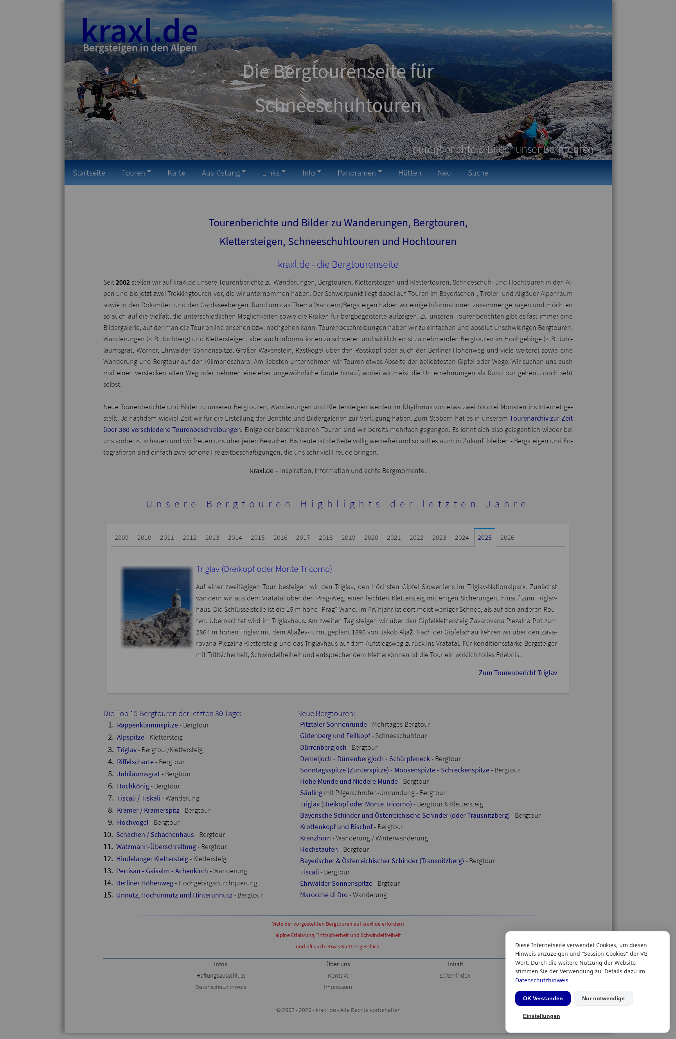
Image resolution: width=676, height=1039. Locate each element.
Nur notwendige (603, 998)
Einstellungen (541, 1016)
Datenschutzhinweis (541, 980)
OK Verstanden (543, 998)
